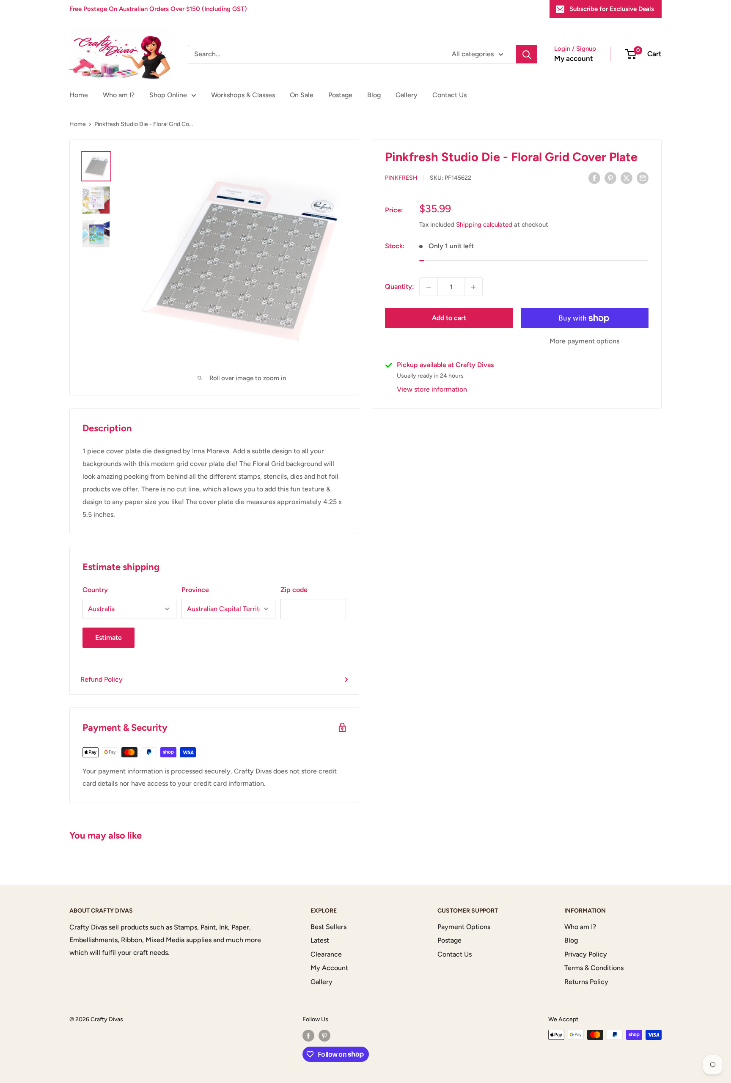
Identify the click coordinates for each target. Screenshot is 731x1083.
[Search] (526, 54)
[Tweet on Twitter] (626, 177)
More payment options (584, 341)
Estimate (108, 637)
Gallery (407, 95)
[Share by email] (643, 177)
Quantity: (399, 287)
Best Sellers (328, 927)
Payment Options (463, 927)
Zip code (294, 590)
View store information (432, 390)
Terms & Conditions (594, 968)
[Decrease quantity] (428, 287)
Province (195, 590)
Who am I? (119, 95)
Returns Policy (586, 982)
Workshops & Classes (243, 95)
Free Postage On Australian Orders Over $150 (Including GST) (158, 9)
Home (78, 95)
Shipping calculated (484, 225)
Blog (374, 95)
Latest (320, 940)
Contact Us (449, 95)
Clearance (326, 954)
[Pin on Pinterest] (610, 177)
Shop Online (168, 95)
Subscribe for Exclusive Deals (611, 9)
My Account (329, 968)
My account (573, 58)
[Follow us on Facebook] (308, 1036)
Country (95, 590)
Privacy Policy (585, 954)
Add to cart (449, 318)
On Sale (301, 95)
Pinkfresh (401, 178)
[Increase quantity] (473, 287)
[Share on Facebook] (594, 177)
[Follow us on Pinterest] (324, 1036)
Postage (340, 95)
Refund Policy (101, 679)
